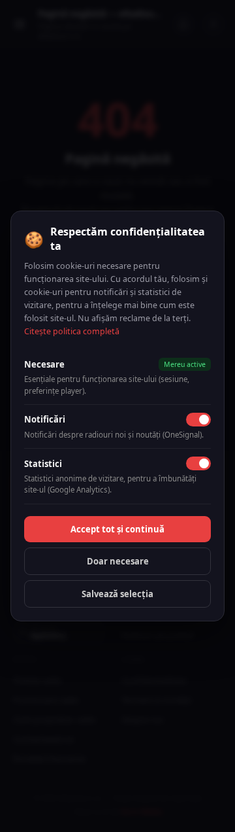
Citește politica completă (71, 331)
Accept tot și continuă (117, 529)
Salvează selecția (117, 594)
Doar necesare (118, 561)
